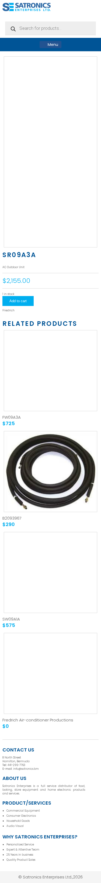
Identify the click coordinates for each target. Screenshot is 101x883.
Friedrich (8, 310)
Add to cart (18, 301)
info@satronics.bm (26, 769)
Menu (52, 44)
